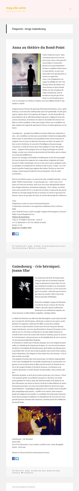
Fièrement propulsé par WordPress (23, 487)
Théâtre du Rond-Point (21, 217)
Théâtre (38, 246)
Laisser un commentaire (38, 248)
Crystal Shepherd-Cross (51, 246)
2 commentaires (28, 473)
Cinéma (35, 471)
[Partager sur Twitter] (17, 233)
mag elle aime (16, 8)
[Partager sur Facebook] (13, 233)
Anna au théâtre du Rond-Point (38, 47)
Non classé (42, 471)
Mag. (31, 246)
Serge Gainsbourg (22, 248)
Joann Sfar (52, 471)
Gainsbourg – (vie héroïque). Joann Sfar (36, 268)
